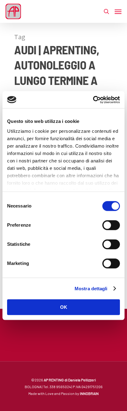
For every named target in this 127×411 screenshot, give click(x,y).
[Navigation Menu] (118, 11)
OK (63, 307)
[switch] (111, 225)
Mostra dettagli (91, 288)
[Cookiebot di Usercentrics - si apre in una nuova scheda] (93, 100)
